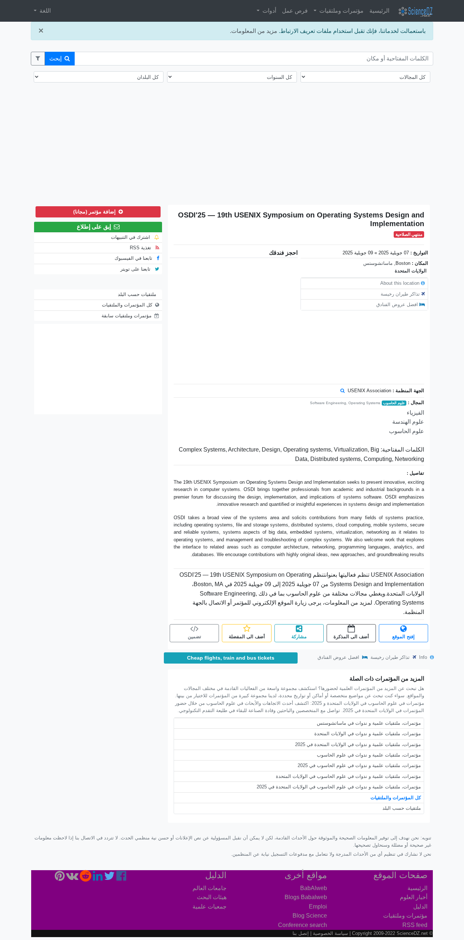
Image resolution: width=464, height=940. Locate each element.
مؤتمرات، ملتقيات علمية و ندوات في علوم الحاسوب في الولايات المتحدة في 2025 (339, 786)
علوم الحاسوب (394, 403)
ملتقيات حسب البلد (401, 808)
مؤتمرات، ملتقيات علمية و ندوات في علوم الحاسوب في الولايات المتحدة (348, 776)
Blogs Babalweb (306, 897)
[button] (38, 58)
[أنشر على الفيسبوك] (121, 878)
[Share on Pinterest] (60, 878)
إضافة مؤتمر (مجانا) (95, 212)
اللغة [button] (44, 11)
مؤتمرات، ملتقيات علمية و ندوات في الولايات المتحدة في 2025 (358, 744)
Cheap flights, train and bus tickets (230, 658)
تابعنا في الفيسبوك (134, 258)
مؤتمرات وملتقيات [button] (341, 11)
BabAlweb (313, 888)
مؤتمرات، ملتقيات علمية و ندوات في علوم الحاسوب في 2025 (359, 765)
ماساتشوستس (378, 263)
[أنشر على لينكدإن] (98, 878)
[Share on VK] (72, 878)
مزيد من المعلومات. (253, 31)
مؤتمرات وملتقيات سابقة (127, 315)
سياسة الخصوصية (330, 933)
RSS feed (414, 925)
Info (423, 657)
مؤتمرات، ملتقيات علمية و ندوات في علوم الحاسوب (369, 755)
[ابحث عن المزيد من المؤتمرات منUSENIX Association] (342, 390)
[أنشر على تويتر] (109, 878)
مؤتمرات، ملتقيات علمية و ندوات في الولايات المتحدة (367, 733)
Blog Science (310, 916)
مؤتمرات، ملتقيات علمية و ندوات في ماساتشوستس (369, 723)
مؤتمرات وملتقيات (405, 916)
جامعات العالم (209, 888)
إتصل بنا (301, 933)
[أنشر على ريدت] (85, 878)
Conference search (302, 925)
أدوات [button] (268, 11)
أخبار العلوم (413, 897)
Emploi (318, 906)
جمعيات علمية (209, 906)
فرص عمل (295, 11)
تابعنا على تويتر (136, 269)
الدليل (420, 906)
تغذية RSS (141, 247)
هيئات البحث (212, 897)
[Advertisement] (232, 148)
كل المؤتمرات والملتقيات (395, 797)
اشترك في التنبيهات (131, 237)
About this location (399, 283)
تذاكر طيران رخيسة (400, 294)
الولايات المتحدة (411, 271)
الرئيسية (379, 11)
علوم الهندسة (408, 422)
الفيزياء (415, 413)
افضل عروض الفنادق (397, 304)
